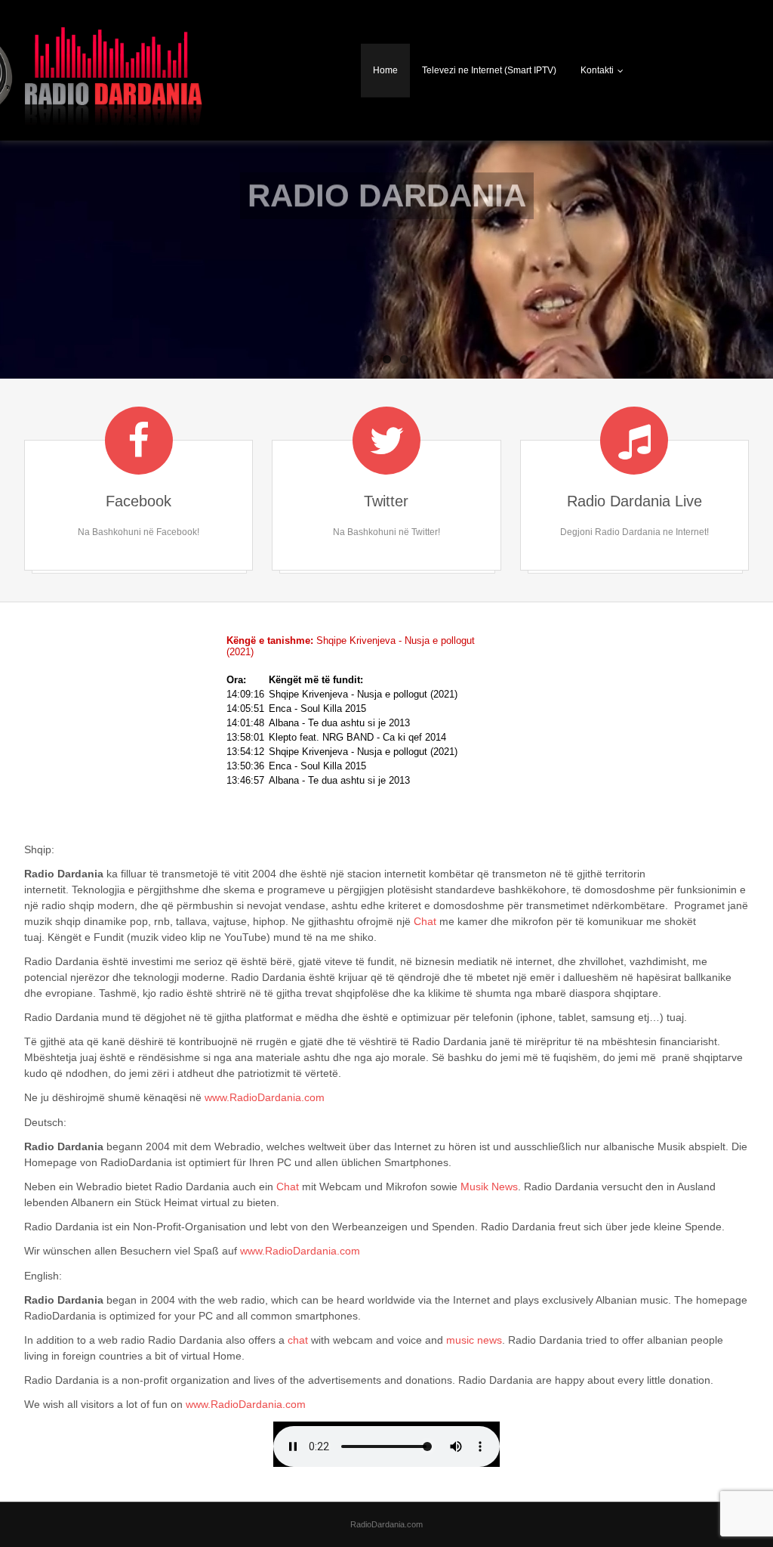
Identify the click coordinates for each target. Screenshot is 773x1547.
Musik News (489, 1186)
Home (385, 70)
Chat (425, 921)
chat (298, 1340)
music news (474, 1340)
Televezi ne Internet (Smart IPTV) (489, 70)
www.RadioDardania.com (265, 1097)
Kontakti (597, 70)
